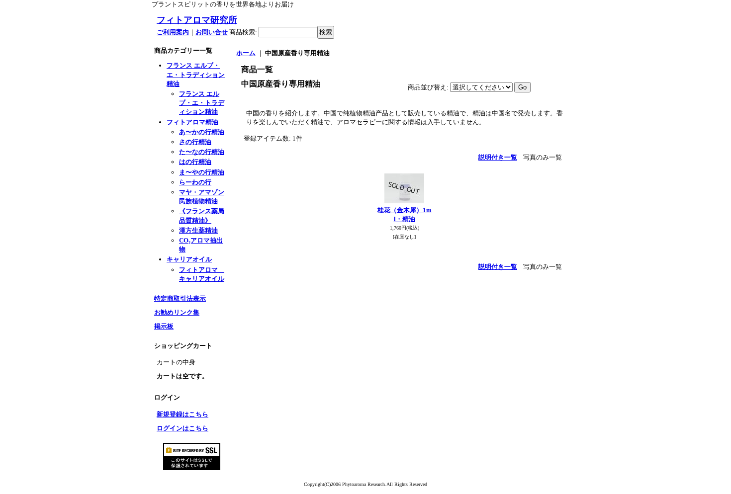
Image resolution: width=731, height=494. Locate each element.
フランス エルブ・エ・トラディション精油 (196, 74)
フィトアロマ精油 (192, 122)
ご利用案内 (173, 32)
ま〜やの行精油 (201, 172)
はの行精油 (195, 161)
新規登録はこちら (182, 414)
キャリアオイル (189, 259)
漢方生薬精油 (198, 230)
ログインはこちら (182, 428)
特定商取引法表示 (180, 298)
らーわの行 (195, 182)
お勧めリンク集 (176, 312)
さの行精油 (195, 142)
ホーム (246, 53)
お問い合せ (211, 32)
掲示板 (164, 326)
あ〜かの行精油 (201, 132)
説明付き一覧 (497, 157)
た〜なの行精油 (201, 152)
